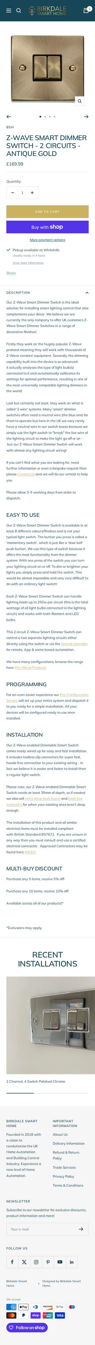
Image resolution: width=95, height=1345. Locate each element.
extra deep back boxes (42, 798)
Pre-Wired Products (30, 667)
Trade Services (64, 1167)
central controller (74, 644)
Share (11, 273)
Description (18, 293)
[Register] (81, 1229)
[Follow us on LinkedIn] (72, 1262)
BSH (10, 127)
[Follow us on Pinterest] (48, 1262)
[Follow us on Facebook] (12, 1262)
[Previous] (8, 117)
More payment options (47, 240)
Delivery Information (69, 1143)
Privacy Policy (63, 1176)
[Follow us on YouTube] (60, 1262)
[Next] (86, 117)
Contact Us (26, 474)
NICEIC (30, 852)
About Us (60, 1134)
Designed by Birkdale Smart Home (61, 1283)
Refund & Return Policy (66, 1155)
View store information (28, 263)
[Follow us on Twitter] (24, 1262)
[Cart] (86, 10)
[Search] (18, 10)
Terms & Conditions (68, 1185)
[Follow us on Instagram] (36, 1262)
